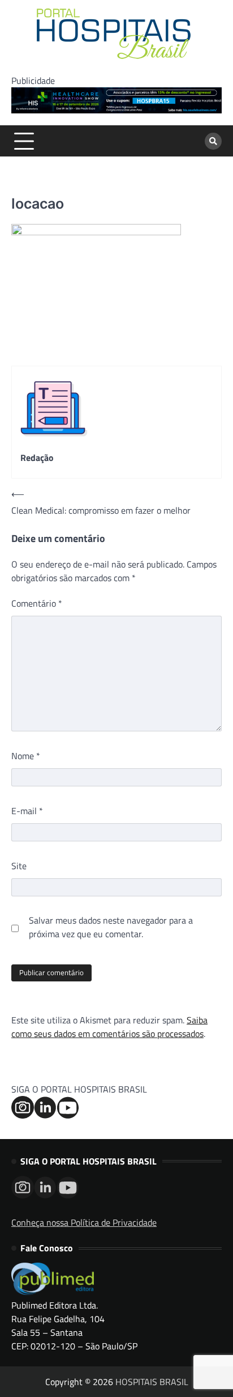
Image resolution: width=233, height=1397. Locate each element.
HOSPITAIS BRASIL (151, 1381)
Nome (25, 756)
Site (19, 866)
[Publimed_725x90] (116, 110)
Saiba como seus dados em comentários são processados (109, 1026)
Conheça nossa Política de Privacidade (84, 1222)
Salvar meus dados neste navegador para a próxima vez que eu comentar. (111, 927)
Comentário (36, 603)
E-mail (27, 811)
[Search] (213, 141)
